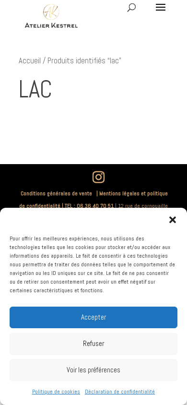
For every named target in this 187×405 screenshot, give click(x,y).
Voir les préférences (93, 369)
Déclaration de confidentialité (120, 391)
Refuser (93, 343)
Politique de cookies (56, 391)
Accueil (30, 61)
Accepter (93, 317)
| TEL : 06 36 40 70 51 (88, 206)
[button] (172, 220)
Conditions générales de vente (58, 193)
